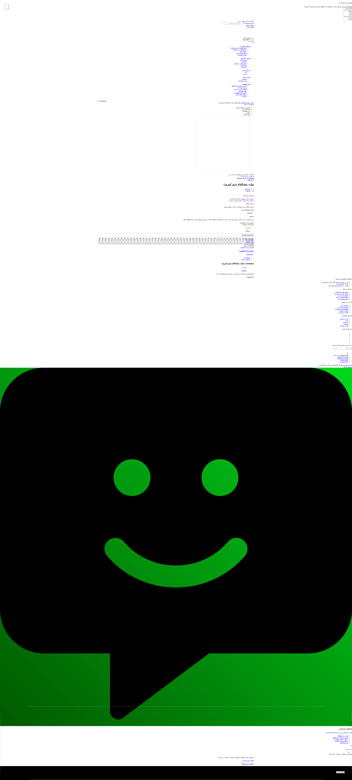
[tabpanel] (176, 774)
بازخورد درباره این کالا (247, 176)
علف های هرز (242, 91)
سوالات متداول (343, 310)
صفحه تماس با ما (343, 299)
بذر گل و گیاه (246, 70)
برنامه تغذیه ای (242, 87)
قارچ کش (244, 65)
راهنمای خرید (344, 305)
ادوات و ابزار (246, 77)
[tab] (174, 258)
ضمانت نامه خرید (343, 307)
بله (233, 174)
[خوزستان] (347, 17)
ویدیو (346, 320)
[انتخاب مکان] (347, 8)
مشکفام (248, 190)
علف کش (244, 67)
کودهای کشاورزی (245, 46)
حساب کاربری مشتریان (341, 294)
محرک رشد (243, 51)
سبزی (245, 74)
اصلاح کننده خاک (242, 53)
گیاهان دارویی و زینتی (240, 89)
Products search (247, 23)
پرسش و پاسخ (246, 259)
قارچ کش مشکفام (242, 178)
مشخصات (247, 257)
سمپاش (244, 79)
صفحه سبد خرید (343, 295)
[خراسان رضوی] (347, 16)
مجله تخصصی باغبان (342, 297)
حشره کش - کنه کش (240, 63)
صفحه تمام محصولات (341, 292)
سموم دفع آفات (245, 58)
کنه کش (244, 62)
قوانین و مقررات (343, 312)
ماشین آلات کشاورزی (240, 93)
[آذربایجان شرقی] (347, 10)
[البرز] (347, 13)
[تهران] (347, 14)
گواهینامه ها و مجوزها (341, 309)
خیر (230, 174)
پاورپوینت (345, 322)
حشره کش (243, 60)
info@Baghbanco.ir (336, 285)
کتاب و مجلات (344, 319)
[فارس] (347, 19)
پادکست (244, 96)
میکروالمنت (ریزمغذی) (240, 49)
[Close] (7, 6)
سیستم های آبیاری (241, 94)
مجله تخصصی (246, 84)
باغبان (252, 102)
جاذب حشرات (242, 81)
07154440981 (341, 284)
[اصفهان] (347, 11)
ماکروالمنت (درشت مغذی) (238, 48)
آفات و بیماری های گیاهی (239, 86)
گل (246, 72)
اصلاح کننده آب (242, 55)
